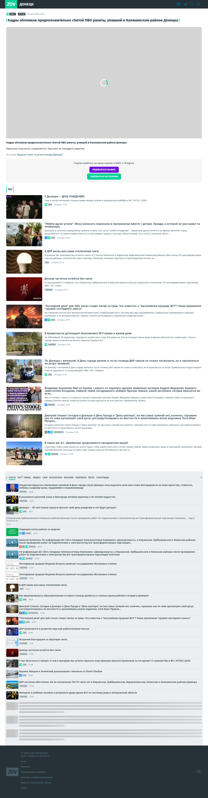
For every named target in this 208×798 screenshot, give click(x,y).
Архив (24, 788)
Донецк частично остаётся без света (68, 278)
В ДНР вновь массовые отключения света (72, 251)
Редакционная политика (33, 772)
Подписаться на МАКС (104, 169)
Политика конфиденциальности (37, 777)
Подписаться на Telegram (104, 176)
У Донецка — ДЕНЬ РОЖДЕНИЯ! (64, 196)
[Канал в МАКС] (179, 4)
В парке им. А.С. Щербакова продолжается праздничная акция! (86, 443)
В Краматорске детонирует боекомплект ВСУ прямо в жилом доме (88, 333)
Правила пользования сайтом (36, 782)
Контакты (25, 766)
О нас (23, 761)
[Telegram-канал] (185, 4)
